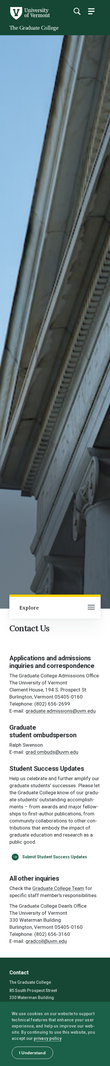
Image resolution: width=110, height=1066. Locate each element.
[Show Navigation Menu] (91, 11)
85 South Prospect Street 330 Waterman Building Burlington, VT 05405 (33, 998)
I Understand (32, 1052)
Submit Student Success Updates (54, 857)
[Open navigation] (91, 607)
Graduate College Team (58, 888)
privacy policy (48, 1038)
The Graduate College (33, 27)
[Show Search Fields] (77, 11)
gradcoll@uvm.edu (46, 941)
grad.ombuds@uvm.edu (52, 752)
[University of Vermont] (29, 18)
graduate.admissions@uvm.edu (61, 711)
